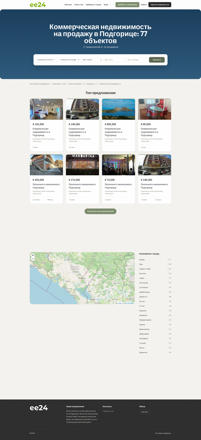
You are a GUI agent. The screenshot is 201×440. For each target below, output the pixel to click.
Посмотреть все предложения (100, 211)
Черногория (56, 84)
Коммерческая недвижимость (110, 84)
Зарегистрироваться (160, 4)
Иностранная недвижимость (40, 84)
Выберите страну (93, 4)
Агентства (78, 4)
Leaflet (119, 303)
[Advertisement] (99, 230)
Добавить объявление (127, 4)
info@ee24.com (108, 411)
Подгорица (90, 84)
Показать (157, 60)
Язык (106, 4)
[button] (33, 255)
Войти (144, 4)
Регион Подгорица (75, 84)
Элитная (68, 4)
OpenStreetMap (129, 303)
